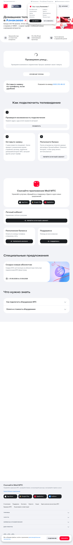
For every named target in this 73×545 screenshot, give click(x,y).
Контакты (23, 504)
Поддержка (16, 504)
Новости (31, 504)
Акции (37, 504)
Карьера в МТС (8, 507)
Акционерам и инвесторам (21, 507)
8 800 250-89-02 (59, 84)
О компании (7, 504)
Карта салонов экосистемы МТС (50, 504)
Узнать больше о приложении (12, 491)
